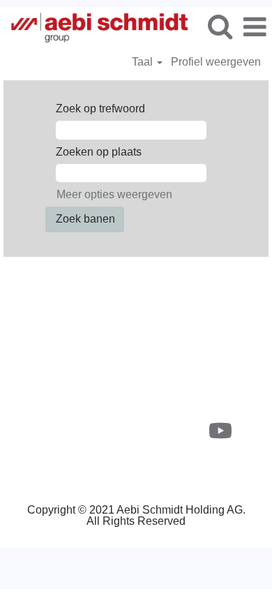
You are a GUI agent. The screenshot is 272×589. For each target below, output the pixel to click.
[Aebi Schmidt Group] (94, 26)
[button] (254, 27)
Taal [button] (144, 62)
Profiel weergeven (216, 62)
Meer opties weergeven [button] (114, 194)
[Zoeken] (219, 26)
